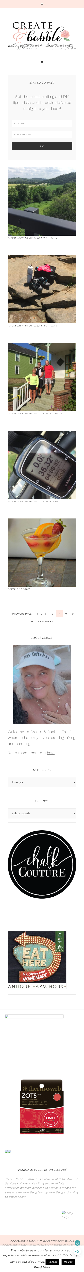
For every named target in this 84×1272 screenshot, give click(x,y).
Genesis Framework (65, 1245)
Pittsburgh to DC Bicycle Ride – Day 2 (35, 413)
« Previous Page (21, 613)
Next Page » (46, 621)
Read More (42, 1267)
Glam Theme (37, 1245)
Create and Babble (42, 35)
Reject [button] (68, 1261)
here (51, 753)
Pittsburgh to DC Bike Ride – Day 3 (32, 326)
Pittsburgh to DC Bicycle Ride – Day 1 (35, 501)
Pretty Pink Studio (60, 1241)
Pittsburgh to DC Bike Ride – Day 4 (32, 238)
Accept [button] (52, 1261)
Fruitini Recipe (19, 589)
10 (32, 621)
